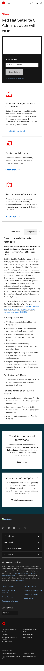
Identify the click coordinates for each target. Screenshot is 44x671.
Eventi (4, 632)
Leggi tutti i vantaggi (15, 131)
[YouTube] (8, 528)
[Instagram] (24, 528)
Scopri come (22, 462)
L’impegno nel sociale (30, 595)
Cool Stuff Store (28, 637)
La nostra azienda (8, 586)
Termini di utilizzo (28, 653)
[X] (19, 528)
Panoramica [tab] (15, 231)
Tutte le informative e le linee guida (11, 657)
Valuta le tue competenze (22, 500)
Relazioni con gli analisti (10, 601)
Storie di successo (8, 597)
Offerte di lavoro (28, 599)
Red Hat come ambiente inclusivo (9, 638)
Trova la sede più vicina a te (15, 78)
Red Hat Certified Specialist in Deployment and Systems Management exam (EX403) (21, 309)
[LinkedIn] (3, 528)
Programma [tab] (32, 231)
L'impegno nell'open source (32, 590)
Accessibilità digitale (29, 656)
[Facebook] (14, 528)
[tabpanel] (22, 329)
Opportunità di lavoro (30, 629)
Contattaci (5, 634)
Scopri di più (11, 169)
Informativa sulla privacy (9, 653)
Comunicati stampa (29, 586)
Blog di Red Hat (28, 634)
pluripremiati (19, 580)
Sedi (24, 632)
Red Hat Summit (7, 642)
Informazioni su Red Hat (9, 629)
